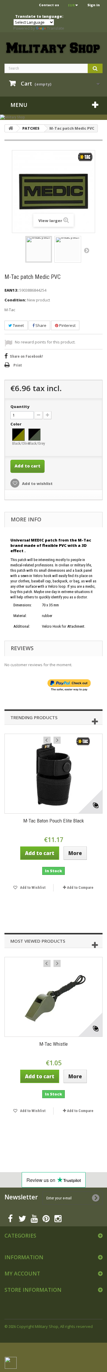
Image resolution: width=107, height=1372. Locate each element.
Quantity (19, 406)
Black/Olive (18, 443)
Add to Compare (80, 887)
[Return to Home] (10, 128)
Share (40, 325)
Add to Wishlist (32, 887)
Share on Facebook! (26, 356)
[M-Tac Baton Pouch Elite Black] (53, 774)
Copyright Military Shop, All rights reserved (55, 1326)
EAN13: (11, 290)
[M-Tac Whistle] (53, 997)
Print (17, 365)
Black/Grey (34, 443)
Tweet (18, 325)
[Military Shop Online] (53, 48)
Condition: (15, 300)
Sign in (93, 5)
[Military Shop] (53, 117)
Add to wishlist (37, 483)
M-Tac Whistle (53, 1044)
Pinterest (66, 325)
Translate (55, 28)
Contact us (49, 5)
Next (86, 250)
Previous (47, 740)
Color (16, 424)
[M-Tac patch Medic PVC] (39, 249)
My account (22, 1273)
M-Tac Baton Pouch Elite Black (53, 821)
